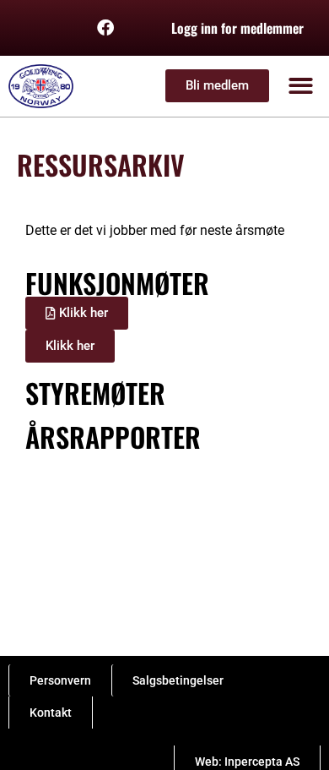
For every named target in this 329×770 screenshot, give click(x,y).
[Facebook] (105, 28)
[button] (301, 86)
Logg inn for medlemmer (237, 28)
